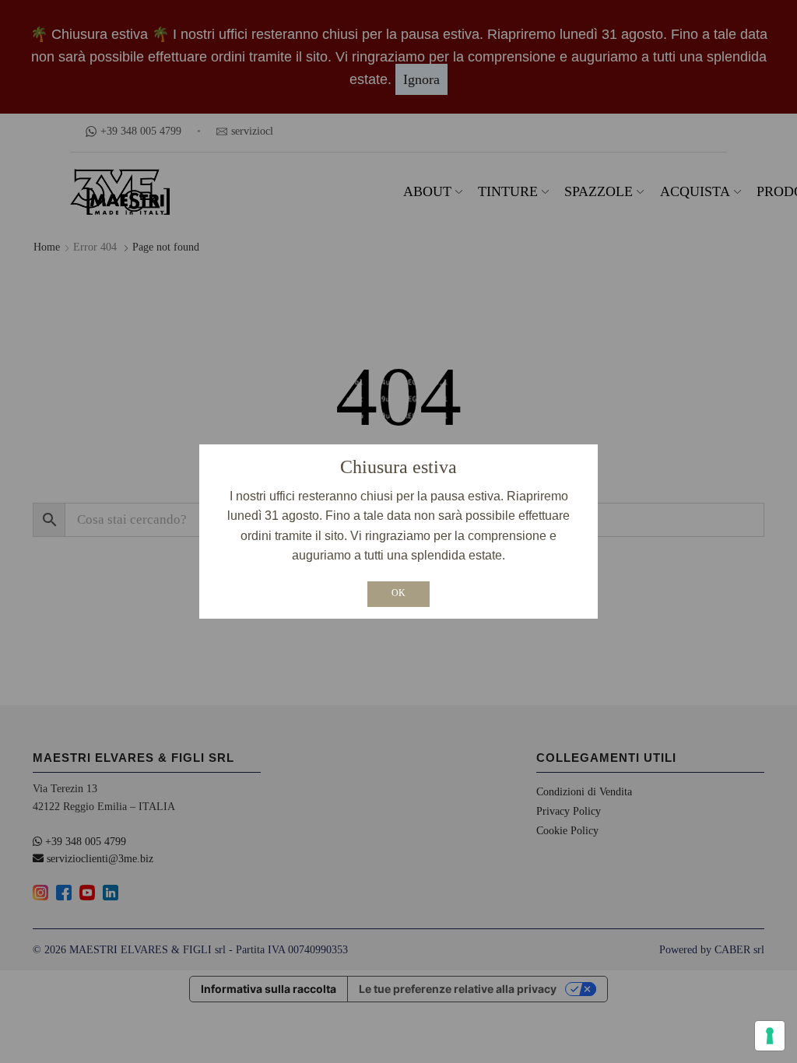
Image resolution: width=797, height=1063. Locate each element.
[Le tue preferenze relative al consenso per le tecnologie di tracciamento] (770, 1036)
